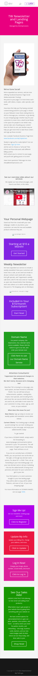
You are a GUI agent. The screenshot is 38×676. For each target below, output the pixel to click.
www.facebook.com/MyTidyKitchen (15, 138)
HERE (23, 492)
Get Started (19, 253)
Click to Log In (19, 574)
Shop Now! (19, 643)
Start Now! (19, 313)
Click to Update (19, 548)
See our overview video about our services (19, 178)
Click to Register (19, 521)
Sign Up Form (15, 144)
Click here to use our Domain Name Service (19, 359)
